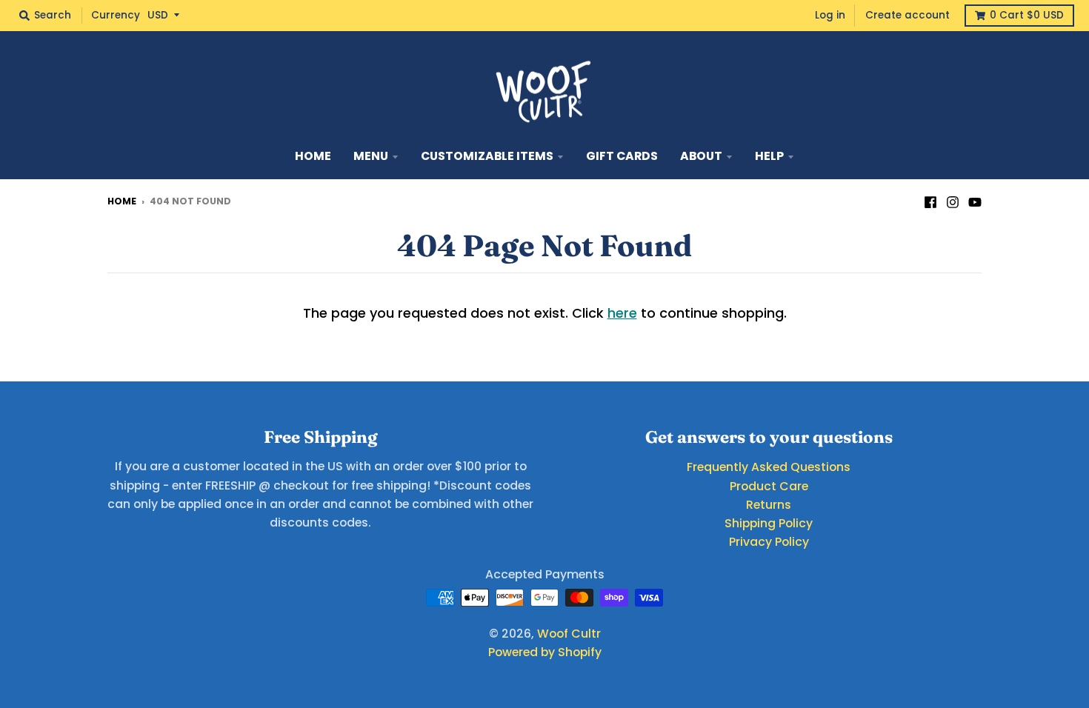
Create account (907, 15)
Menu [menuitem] (370, 155)
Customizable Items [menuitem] (487, 155)
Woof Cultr (569, 633)
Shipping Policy (769, 523)
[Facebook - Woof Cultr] (930, 200)
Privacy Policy (769, 541)
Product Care (769, 486)
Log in (830, 15)
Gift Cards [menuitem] (622, 155)
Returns (768, 504)
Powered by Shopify (545, 652)
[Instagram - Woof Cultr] (952, 200)
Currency (115, 15)
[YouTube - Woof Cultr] (975, 200)
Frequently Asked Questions (768, 466)
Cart (1027, 15)
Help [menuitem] (769, 155)
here (622, 313)
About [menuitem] (701, 155)
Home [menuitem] (313, 155)
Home (121, 201)
